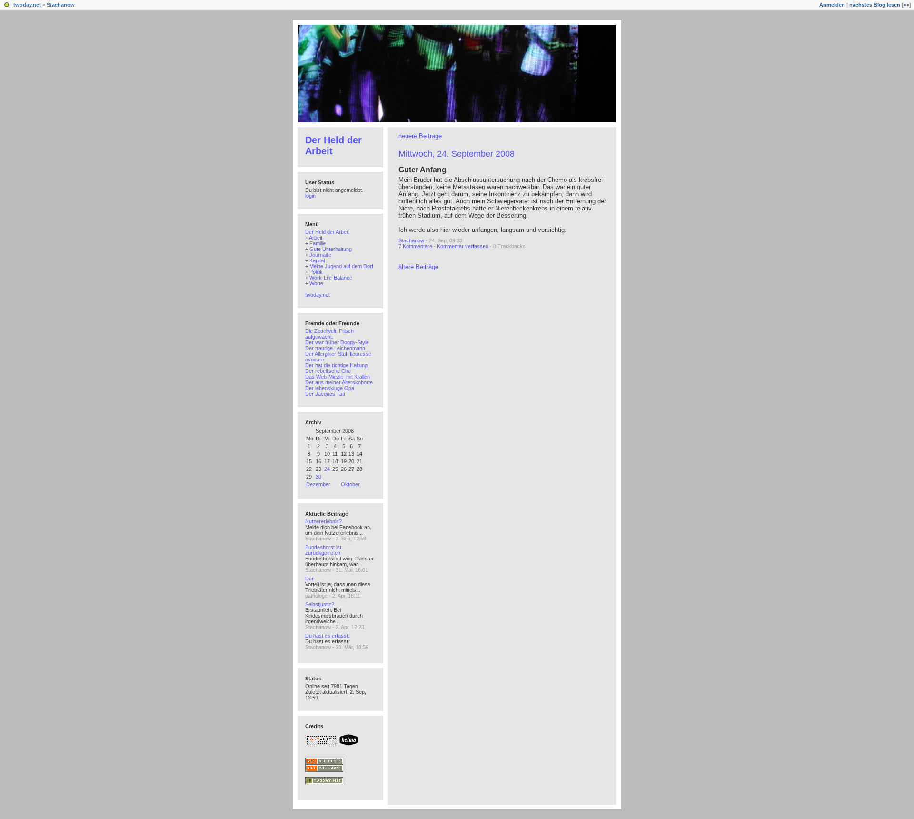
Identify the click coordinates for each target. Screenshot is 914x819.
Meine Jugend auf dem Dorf (341, 266)
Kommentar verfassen (462, 246)
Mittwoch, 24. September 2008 (456, 154)
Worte (316, 283)
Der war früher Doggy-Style (337, 342)
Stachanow (61, 5)
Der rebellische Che (328, 371)
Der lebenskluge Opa (329, 388)
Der (309, 578)
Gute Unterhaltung (330, 249)
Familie (317, 243)
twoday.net (27, 5)
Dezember (318, 484)
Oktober (350, 484)
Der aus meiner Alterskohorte (339, 382)
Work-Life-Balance (330, 277)
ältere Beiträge (418, 266)
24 (327, 469)
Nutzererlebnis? (323, 521)
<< (906, 5)
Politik (316, 272)
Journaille (320, 255)
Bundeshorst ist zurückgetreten (323, 550)
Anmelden (832, 5)
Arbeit (315, 237)
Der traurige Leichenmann (335, 348)
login (310, 196)
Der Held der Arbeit (327, 232)
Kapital (317, 260)
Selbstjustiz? (319, 604)
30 (318, 476)
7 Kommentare (415, 246)
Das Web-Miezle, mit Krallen (337, 377)
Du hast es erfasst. (327, 636)
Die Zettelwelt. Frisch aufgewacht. (329, 334)
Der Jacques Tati (325, 394)
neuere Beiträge (420, 136)
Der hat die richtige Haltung (336, 365)
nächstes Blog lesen (874, 5)
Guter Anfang (422, 170)
